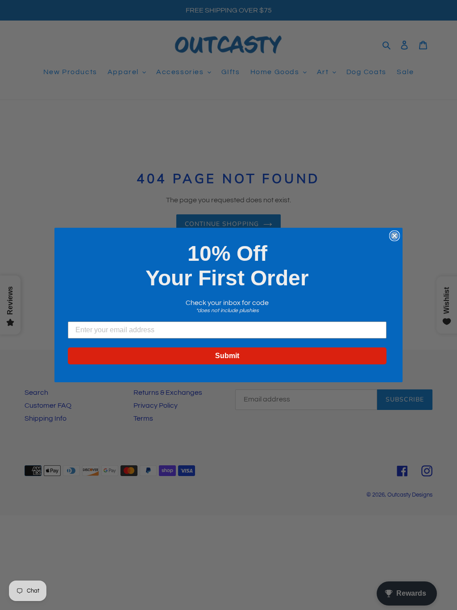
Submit (227, 355)
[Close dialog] (394, 235)
